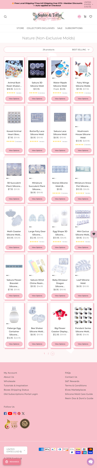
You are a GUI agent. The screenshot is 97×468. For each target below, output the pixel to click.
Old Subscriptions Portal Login (21, 394)
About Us (9, 377)
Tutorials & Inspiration (16, 385)
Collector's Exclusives (41, 28)
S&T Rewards (72, 381)
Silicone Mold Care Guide (79, 394)
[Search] (5, 16)
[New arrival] (14, 69)
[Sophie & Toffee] (48, 16)
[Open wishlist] (94, 234)
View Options (14, 99)
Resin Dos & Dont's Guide (79, 398)
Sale (60, 28)
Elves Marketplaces (75, 390)
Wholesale (9, 381)
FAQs (68, 372)
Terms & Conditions (76, 385)
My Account (10, 372)
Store (20, 28)
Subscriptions (74, 28)
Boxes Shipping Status (16, 390)
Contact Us (71, 377)
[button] (90, 16)
